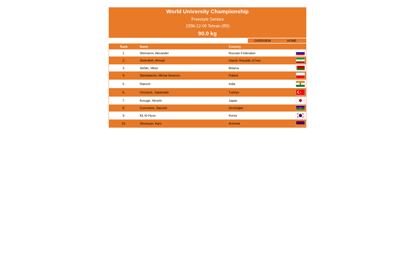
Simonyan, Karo (150, 123)
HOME (291, 40)
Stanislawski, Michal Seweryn (160, 75)
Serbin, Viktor (149, 68)
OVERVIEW (262, 40)
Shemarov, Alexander (154, 53)
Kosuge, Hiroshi (150, 100)
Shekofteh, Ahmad (152, 60)
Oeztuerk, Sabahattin (154, 92)
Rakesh (145, 84)
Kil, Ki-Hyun (148, 115)
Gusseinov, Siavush (153, 108)
